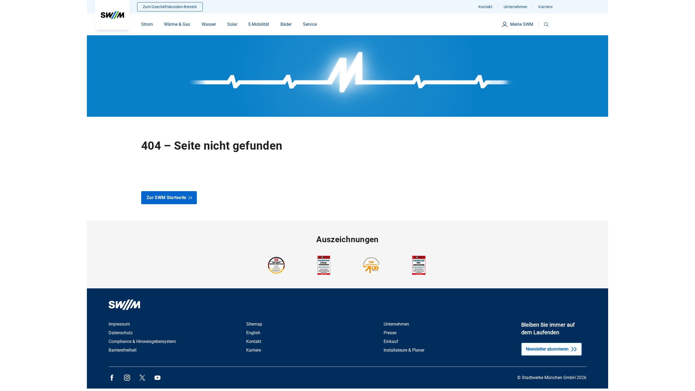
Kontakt (485, 7)
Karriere (545, 7)
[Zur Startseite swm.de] (112, 15)
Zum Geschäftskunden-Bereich (170, 7)
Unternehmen (515, 7)
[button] (546, 24)
